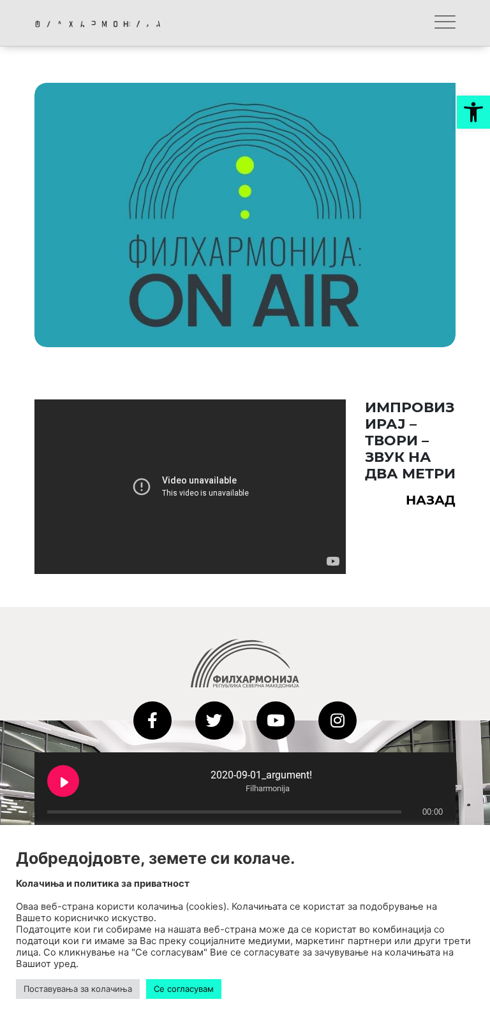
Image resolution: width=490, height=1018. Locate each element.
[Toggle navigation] (445, 23)
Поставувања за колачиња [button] (78, 989)
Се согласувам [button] (184, 989)
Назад (431, 500)
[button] (473, 112)
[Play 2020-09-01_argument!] (63, 781)
